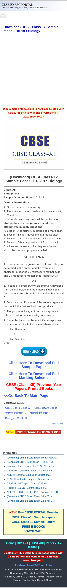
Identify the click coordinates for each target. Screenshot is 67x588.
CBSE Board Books (45, 407)
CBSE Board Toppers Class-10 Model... (28, 483)
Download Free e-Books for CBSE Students (30, 466)
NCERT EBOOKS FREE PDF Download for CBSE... (35, 492)
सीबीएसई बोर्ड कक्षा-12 (15, 412)
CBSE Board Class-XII (18, 407)
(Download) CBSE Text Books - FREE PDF (30, 462)
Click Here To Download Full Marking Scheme (34, 376)
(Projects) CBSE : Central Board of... (27, 488)
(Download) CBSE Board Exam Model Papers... (32, 457)
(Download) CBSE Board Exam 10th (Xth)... (30, 496)
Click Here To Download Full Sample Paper (34, 365)
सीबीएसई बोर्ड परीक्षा (39, 412)
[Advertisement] (33, 72)
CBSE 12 (22, 418)
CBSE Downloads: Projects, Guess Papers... (31, 479)
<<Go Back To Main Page (26, 396)
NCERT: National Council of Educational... (29, 475)
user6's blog (57, 423)
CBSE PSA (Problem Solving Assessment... (31, 470)
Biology (9, 418)
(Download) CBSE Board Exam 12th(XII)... (30, 501)
